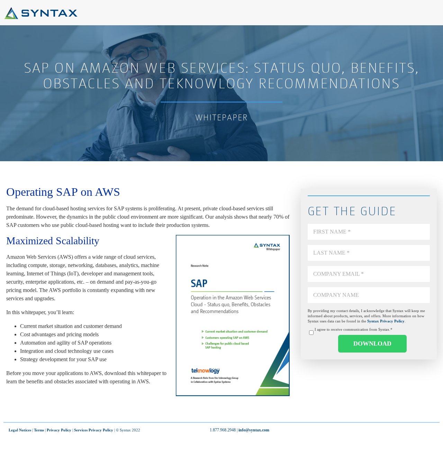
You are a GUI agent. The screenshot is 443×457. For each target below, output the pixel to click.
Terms (39, 430)
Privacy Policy (59, 430)
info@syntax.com (253, 430)
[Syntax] (40, 17)
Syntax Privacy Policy (386, 321)
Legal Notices (20, 430)
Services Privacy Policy (93, 430)
